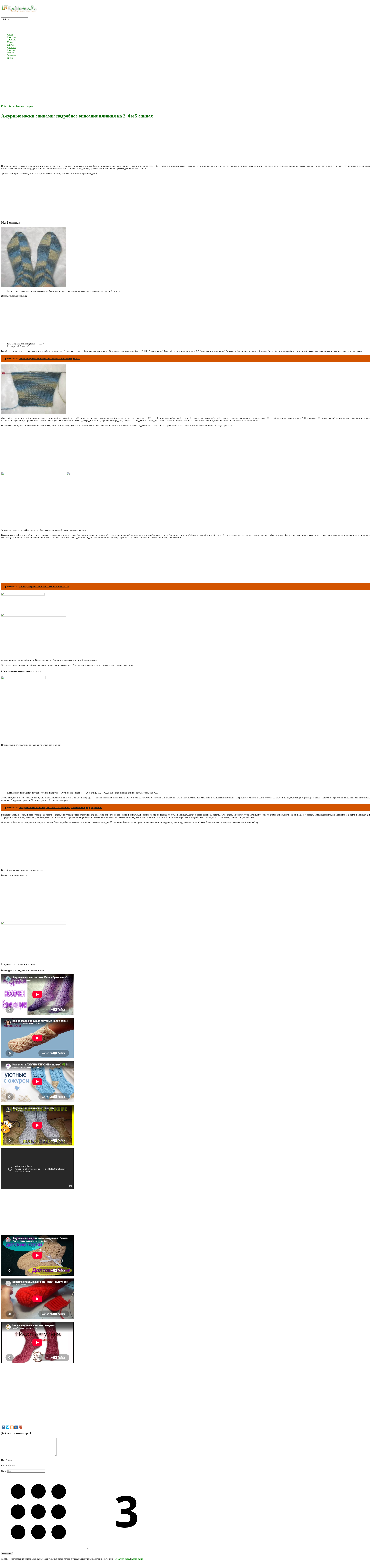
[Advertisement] (185, 82)
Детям (10, 34)
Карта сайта (137, 1559)
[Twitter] (7, 1427)
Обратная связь (122, 1559)
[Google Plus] (20, 1427)
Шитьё (10, 45)
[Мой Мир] (16, 1427)
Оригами (11, 55)
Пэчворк (11, 50)
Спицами (11, 39)
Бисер (10, 58)
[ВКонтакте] (3, 1427)
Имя (4, 1460)
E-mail (5, 1465)
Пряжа (10, 42)
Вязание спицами (24, 106)
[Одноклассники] (12, 1427)
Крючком (11, 37)
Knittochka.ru (7, 106)
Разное (10, 52)
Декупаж (11, 47)
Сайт (3, 1471)
